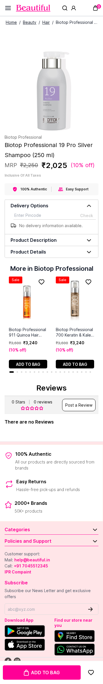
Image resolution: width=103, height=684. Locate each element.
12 (60, 372)
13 (64, 372)
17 (81, 372)
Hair (46, 22)
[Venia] (33, 8)
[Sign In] (73, 8)
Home (11, 22)
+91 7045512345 (31, 565)
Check (86, 215)
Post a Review (78, 405)
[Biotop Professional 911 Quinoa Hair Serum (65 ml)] (28, 302)
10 (51, 372)
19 (90, 372)
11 (56, 372)
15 (73, 372)
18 (86, 372)
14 (69, 372)
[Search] (65, 8)
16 (77, 372)
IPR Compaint (18, 571)
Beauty (29, 22)
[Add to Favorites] (91, 672)
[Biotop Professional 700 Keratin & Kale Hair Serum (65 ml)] (75, 302)
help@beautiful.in (32, 559)
